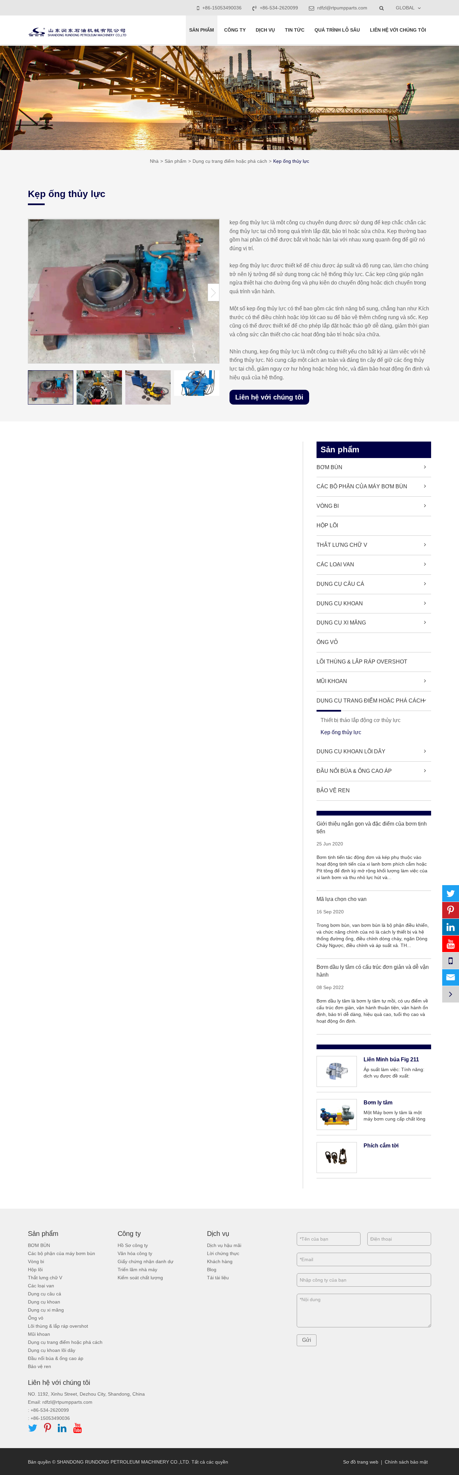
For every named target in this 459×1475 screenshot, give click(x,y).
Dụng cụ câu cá (340, 584)
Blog (211, 1269)
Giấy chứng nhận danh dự (145, 1261)
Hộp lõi (327, 525)
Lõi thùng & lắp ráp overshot (362, 662)
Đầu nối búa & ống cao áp (354, 771)
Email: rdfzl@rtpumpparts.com (60, 1402)
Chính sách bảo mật (406, 1462)
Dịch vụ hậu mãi (224, 1245)
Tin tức (294, 30)
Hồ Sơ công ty (133, 1245)
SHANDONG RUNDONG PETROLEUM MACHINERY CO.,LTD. (123, 1462)
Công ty (235, 30)
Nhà (154, 161)
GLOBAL (405, 7)
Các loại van (335, 564)
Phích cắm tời (381, 1145)
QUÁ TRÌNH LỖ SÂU (337, 30)
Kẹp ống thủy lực (291, 161)
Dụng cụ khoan (340, 603)
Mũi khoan (332, 681)
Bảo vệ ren (333, 790)
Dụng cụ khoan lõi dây (351, 751)
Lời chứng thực (223, 1253)
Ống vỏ (327, 642)
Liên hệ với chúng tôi (398, 30)
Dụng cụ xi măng (341, 623)
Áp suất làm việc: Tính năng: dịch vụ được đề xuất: (394, 1073)
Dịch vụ (265, 30)
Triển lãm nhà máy (137, 1269)
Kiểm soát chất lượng (140, 1277)
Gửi (306, 1340)
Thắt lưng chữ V (342, 545)
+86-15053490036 (222, 7)
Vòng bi (328, 506)
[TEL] (450, 960)
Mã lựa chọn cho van (342, 899)
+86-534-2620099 (278, 7)
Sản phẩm (201, 30)
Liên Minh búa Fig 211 (391, 1059)
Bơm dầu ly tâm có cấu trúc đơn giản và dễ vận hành (373, 971)
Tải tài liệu (218, 1277)
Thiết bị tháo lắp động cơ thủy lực (361, 720)
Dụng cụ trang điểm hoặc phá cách (230, 161)
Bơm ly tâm (378, 1102)
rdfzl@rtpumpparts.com (341, 7)
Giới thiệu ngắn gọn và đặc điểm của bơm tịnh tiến (372, 827)
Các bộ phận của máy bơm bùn (362, 486)
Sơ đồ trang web (360, 1462)
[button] (213, 292)
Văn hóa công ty (135, 1253)
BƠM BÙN (329, 467)
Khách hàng (220, 1261)
